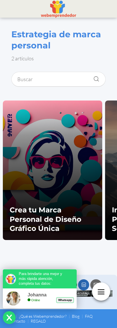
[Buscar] (94, 77)
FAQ (89, 316)
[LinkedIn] (83, 284)
